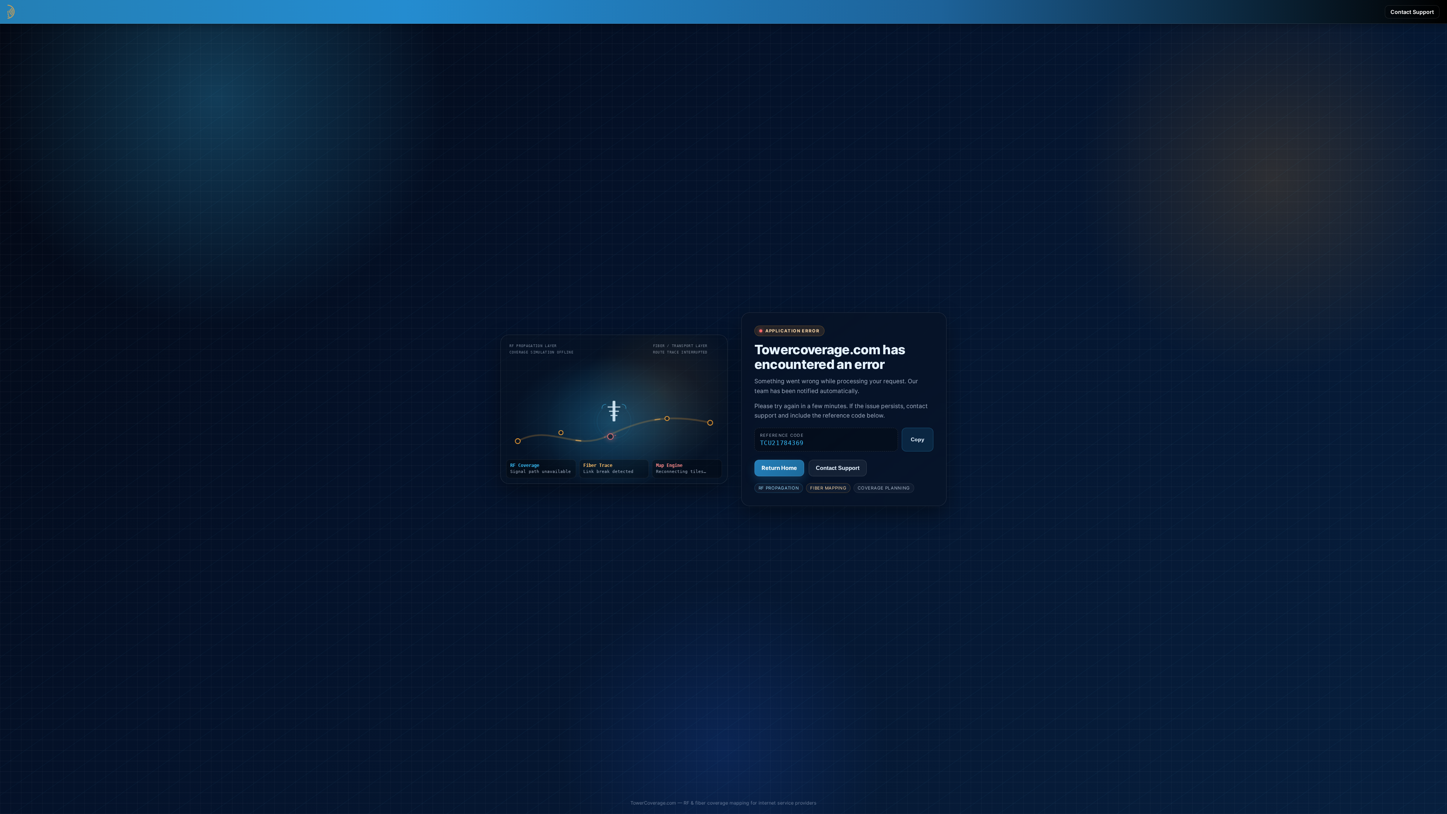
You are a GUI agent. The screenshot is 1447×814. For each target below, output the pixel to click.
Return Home (779, 468)
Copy (917, 439)
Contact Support (1412, 12)
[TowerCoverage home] (45, 12)
